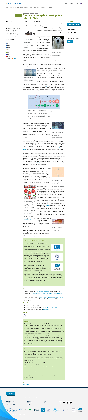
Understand (26, 7)
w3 (40, 282)
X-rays (15, 36)
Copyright (29, 401)
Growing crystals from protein (43, 291)
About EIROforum (9, 402)
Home (7, 7)
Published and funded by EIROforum (12, 414)
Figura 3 (58, 210)
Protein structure (9, 36)
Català (8, 42)
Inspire (21, 7)
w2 (59, 147)
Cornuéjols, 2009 (35, 163)
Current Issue (11, 7)
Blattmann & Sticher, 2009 (44, 163)
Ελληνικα (9, 51)
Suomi (8, 45)
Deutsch (8, 49)
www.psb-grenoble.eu (52, 307)
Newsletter (72, 3)
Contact (67, 3)
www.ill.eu (41, 305)
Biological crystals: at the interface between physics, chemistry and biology (47, 293)
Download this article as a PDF (73, 24)
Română (8, 54)
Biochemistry (14, 32)
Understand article (18, 15)
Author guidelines (49, 7)
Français (8, 47)
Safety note (29, 402)
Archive (45, 401)
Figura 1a (47, 86)
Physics (18, 28)
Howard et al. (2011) (27, 219)
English (8, 43)
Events (34, 7)
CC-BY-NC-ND (26, 384)
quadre (24, 149)
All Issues (17, 7)
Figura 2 (47, 205)
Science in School (26, 13)
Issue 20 (36, 13)
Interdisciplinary (13, 34)
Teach (30, 7)
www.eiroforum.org (47, 309)
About (38, 7)
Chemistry (15, 28)
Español (8, 56)
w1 (62, 146)
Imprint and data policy (10, 404)
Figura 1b (33, 130)
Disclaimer (29, 404)
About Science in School (10, 401)
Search (77, 3)
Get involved (42, 7)
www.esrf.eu (45, 307)
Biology (10, 28)
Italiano (8, 52)
